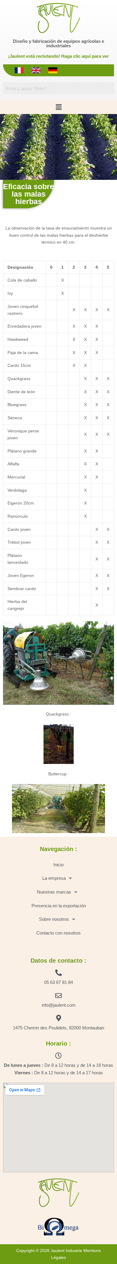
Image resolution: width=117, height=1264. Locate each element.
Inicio (58, 864)
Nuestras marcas (54, 891)
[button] (58, 107)
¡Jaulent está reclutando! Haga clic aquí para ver (58, 56)
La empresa (54, 878)
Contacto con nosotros (58, 932)
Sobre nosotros (54, 919)
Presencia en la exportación (59, 905)
